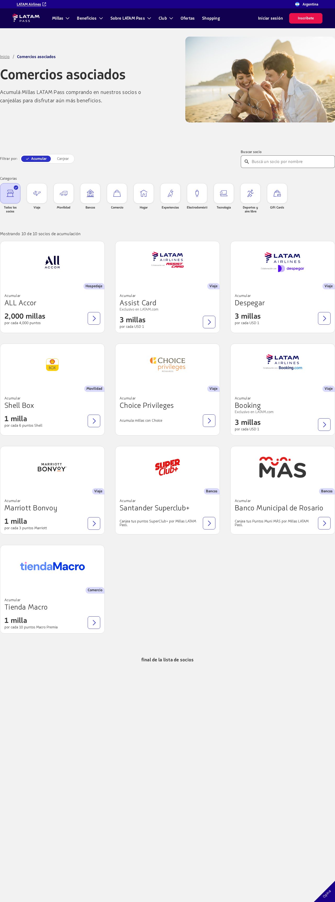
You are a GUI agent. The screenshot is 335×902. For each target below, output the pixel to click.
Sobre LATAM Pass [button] (127, 18)
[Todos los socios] (10, 193)
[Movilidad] (63, 193)
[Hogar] (143, 193)
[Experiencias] (170, 193)
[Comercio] (117, 193)
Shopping (211, 18)
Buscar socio (251, 152)
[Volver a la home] (26, 18)
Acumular (39, 158)
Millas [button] (57, 18)
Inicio (5, 57)
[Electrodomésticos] (197, 193)
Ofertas (188, 18)
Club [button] (163, 18)
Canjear (63, 158)
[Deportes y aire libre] (250, 193)
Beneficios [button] (87, 18)
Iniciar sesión (270, 18)
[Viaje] (37, 193)
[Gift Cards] (277, 193)
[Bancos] (90, 193)
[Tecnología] (224, 193)
